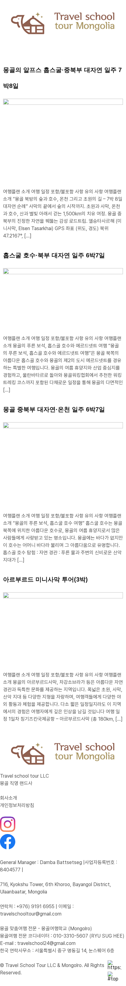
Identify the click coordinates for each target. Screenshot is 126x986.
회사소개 (8, 798)
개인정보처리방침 (17, 805)
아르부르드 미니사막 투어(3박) (45, 579)
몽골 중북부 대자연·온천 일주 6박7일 (54, 409)
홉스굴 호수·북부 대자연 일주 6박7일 (54, 255)
